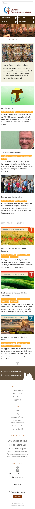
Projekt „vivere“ (7, 108)
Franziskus (20, 254)
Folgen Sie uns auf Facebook (12, 371)
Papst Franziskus (6, 345)
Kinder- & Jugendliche (26, 156)
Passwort (17, 485)
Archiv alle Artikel (17, 417)
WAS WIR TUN (22, 18)
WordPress (21, 505)
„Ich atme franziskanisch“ (11, 152)
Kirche (11, 444)
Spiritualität (24, 111)
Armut (13, 456)
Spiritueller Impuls (17, 448)
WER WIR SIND (5, 18)
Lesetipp (27, 254)
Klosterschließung (21, 200)
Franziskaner (18, 10)
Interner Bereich (17, 429)
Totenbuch (21, 444)
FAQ (17, 414)
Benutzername (17, 477)
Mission (11, 451)
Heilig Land (24, 454)
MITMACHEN (22, 22)
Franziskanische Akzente (9, 254)
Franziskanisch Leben (24, 40)
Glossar (17, 411)
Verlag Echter (14, 257)
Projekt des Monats (20, 456)
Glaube (17, 111)
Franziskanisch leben (8, 111)
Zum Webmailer (17, 426)
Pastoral (4, 158)
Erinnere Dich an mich (18, 492)
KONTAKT (4, 22)
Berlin (27, 456)
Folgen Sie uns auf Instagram (12, 375)
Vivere (30, 111)
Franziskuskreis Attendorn (11, 197)
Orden (12, 441)
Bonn (3, 156)
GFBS (17, 451)
